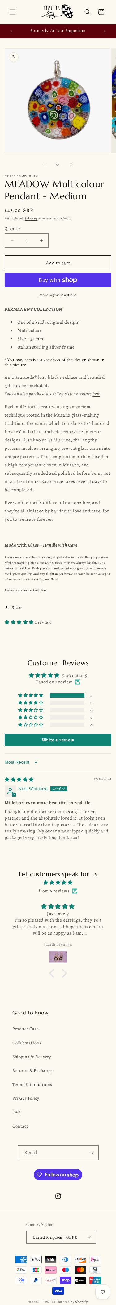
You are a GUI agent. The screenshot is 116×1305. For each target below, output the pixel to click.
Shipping (31, 218)
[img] (19, 780)
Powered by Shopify (72, 1301)
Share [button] (17, 608)
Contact (20, 1126)
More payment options (58, 294)
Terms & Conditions (32, 1084)
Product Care (25, 1029)
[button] (12, 12)
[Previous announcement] (11, 31)
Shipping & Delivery (31, 1057)
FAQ (16, 1112)
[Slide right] (72, 164)
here (96, 394)
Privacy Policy (25, 1098)
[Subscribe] (91, 1152)
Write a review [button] (58, 740)
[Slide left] (44, 164)
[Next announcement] (104, 31)
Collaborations (26, 1043)
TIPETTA (48, 1301)
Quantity (12, 228)
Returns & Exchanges (33, 1071)
